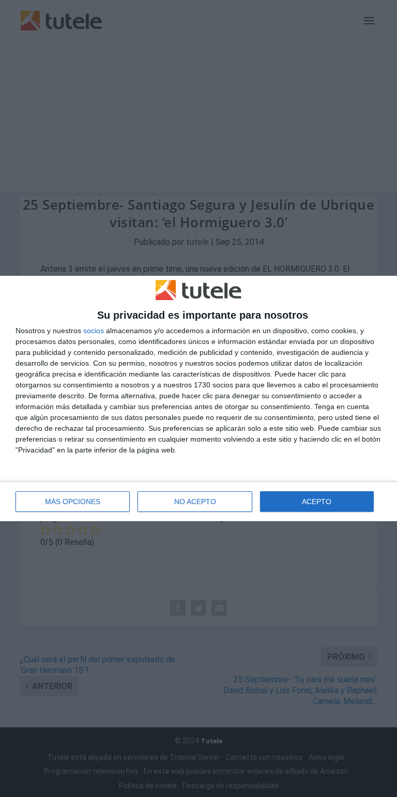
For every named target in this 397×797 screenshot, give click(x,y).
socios (93, 330)
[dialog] (198, 399)
